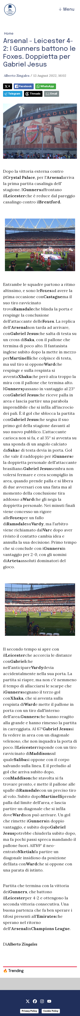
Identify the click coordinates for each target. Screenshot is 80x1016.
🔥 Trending (13, 971)
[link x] (28, 1001)
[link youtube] (49, 1001)
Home (8, 33)
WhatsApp (47, 86)
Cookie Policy (50, 1010)
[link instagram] (42, 1001)
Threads (35, 93)
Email (53, 93)
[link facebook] (35, 1001)
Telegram (14, 93)
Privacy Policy (29, 1010)
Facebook (25, 86)
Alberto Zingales (17, 75)
